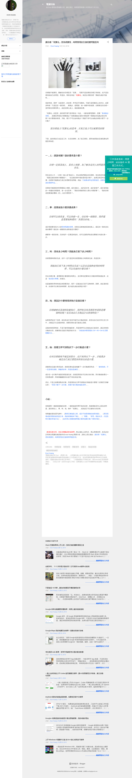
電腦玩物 (50, 4)
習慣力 (83, 447)
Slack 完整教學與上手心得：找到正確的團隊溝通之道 (64, 545)
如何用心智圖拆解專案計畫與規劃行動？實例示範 (81, 419)
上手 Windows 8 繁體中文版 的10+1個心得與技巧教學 (64, 740)
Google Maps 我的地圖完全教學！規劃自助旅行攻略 (64, 631)
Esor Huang (11, 15)
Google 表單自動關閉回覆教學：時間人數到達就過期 (64, 609)
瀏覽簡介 (11, 38)
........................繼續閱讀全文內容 (97, 561)
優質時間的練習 (52, 450)
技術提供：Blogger (78, 764)
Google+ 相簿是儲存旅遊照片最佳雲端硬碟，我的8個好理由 (67, 718)
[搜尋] (111, 5)
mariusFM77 (81, 767)
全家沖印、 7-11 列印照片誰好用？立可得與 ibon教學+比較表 (67, 566)
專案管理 (75, 447)
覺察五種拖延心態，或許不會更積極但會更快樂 (82, 414)
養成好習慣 (92, 447)
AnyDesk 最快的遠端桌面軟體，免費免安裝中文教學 (64, 697)
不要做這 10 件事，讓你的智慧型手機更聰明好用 (62, 588)
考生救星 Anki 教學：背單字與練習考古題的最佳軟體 (64, 652)
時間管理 (66, 447)
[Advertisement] (77, 24)
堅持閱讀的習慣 (67, 227)
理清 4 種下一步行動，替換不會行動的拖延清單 (69, 385)
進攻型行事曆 (53, 279)
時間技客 (58, 447)
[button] (108, 42)
